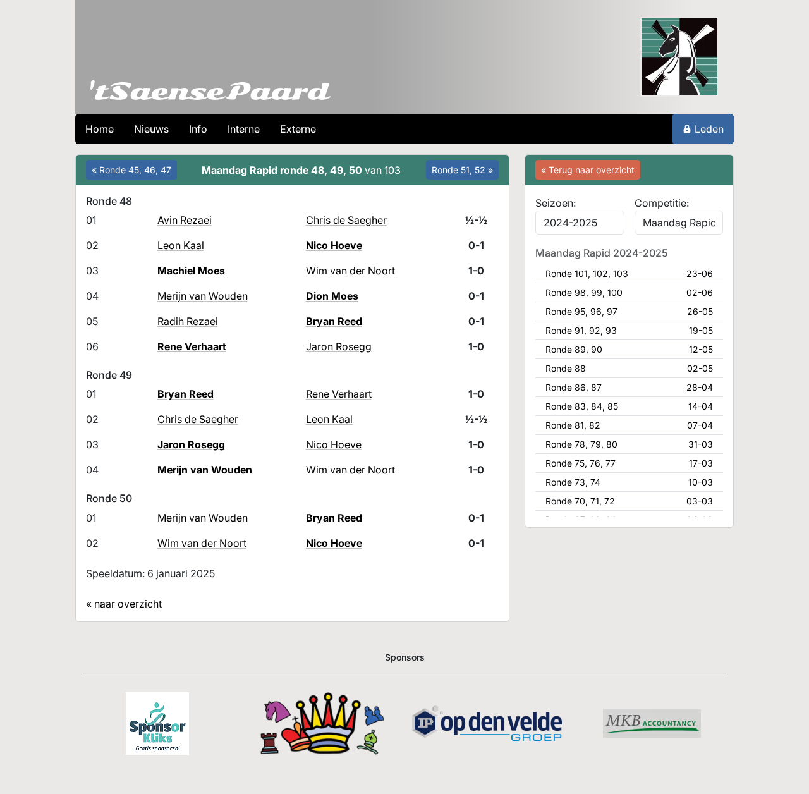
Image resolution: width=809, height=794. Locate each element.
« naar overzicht (124, 603)
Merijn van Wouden (202, 296)
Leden (709, 129)
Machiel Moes (191, 270)
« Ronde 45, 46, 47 (131, 169)
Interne (244, 129)
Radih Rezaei (187, 321)
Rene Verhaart (191, 346)
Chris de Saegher (346, 220)
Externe (298, 129)
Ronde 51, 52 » (462, 169)
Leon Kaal (180, 245)
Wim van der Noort (350, 270)
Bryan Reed (334, 321)
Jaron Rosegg (339, 346)
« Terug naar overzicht (588, 169)
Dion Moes (332, 296)
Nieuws (151, 129)
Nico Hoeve (334, 245)
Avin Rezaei (184, 220)
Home (99, 129)
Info (198, 129)
